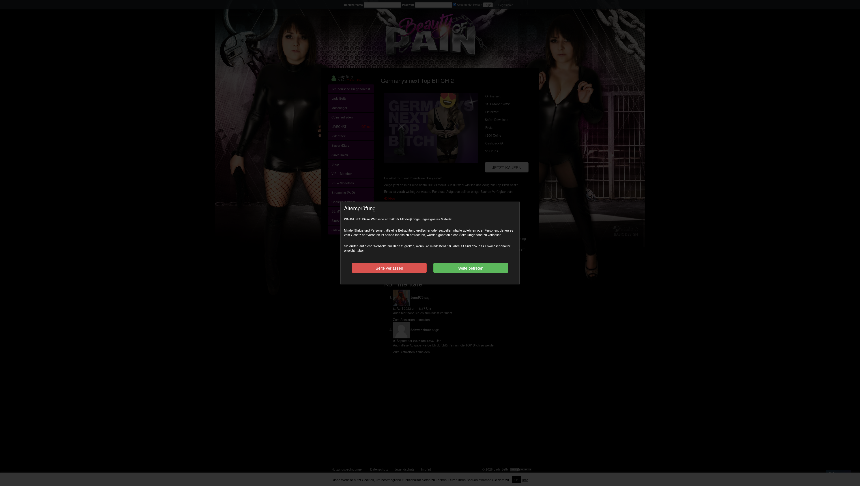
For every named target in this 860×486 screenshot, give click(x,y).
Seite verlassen (389, 268)
